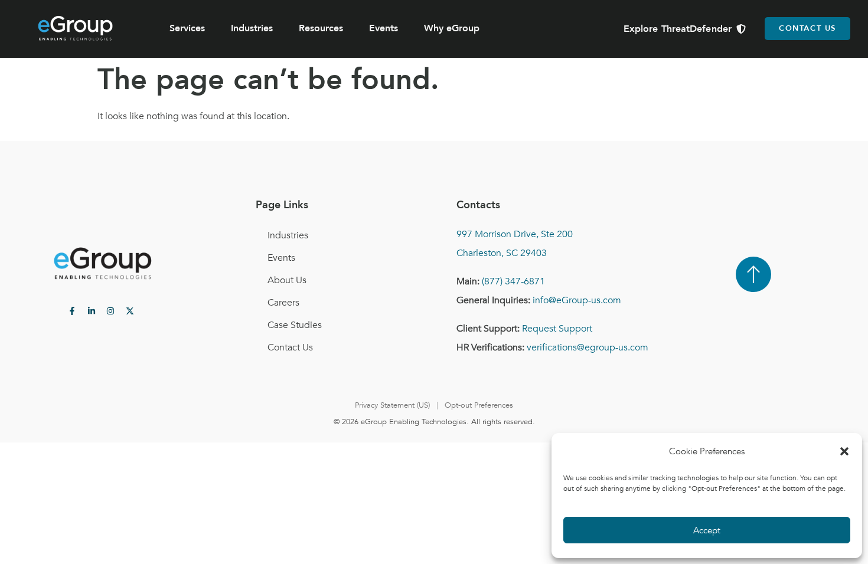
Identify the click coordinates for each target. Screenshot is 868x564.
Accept (706, 530)
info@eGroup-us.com (577, 300)
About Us (286, 280)
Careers (283, 302)
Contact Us (290, 347)
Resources (321, 28)
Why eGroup (451, 28)
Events (383, 28)
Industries (252, 28)
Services (187, 28)
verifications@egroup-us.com (587, 347)
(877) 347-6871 (513, 281)
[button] (844, 451)
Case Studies (294, 325)
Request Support (557, 328)
